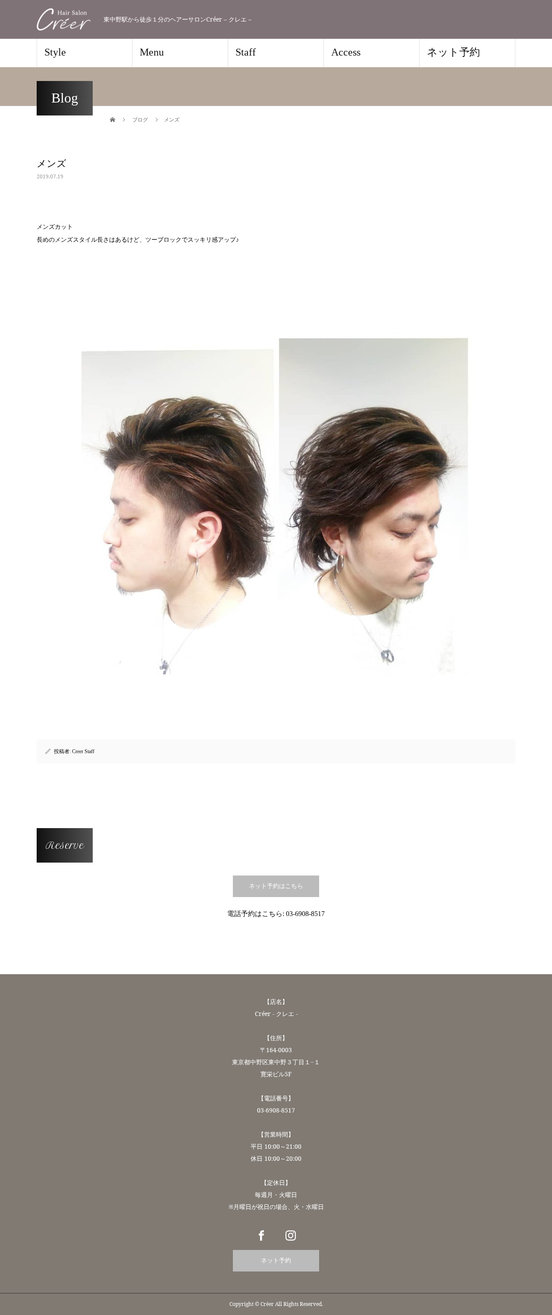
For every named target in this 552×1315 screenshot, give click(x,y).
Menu (152, 52)
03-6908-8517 (305, 913)
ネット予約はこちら (276, 886)
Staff (245, 52)
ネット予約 (453, 52)
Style (55, 52)
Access (346, 52)
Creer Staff (83, 751)
